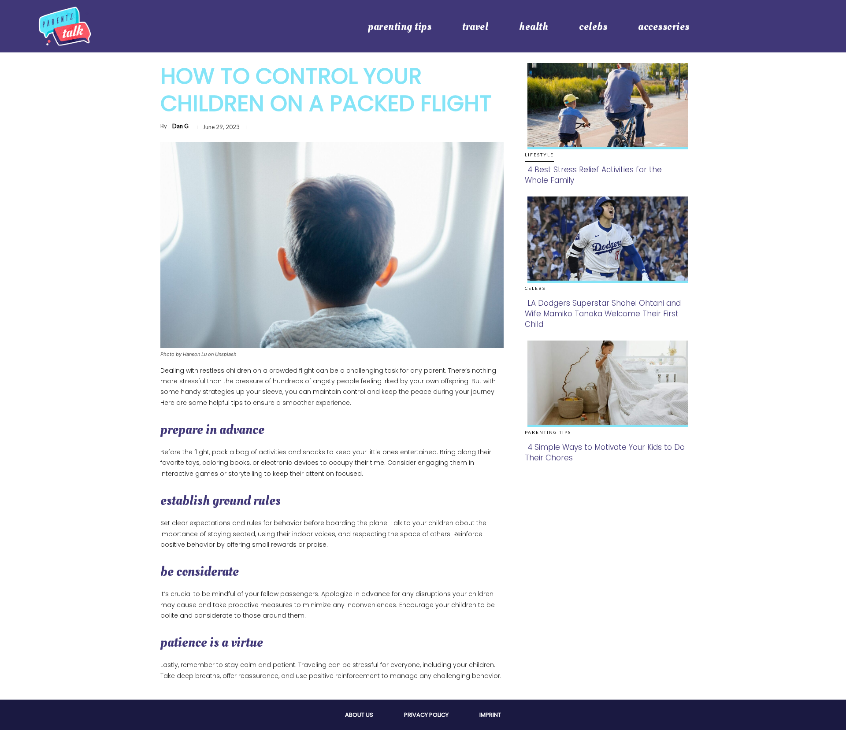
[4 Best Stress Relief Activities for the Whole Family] (605, 115)
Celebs (535, 288)
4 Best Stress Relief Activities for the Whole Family (593, 174)
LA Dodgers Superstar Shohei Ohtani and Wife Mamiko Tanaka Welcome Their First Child (603, 314)
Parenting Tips (548, 432)
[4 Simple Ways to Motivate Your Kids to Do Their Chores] (605, 393)
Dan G (180, 126)
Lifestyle (539, 154)
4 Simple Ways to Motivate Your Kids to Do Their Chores (605, 452)
